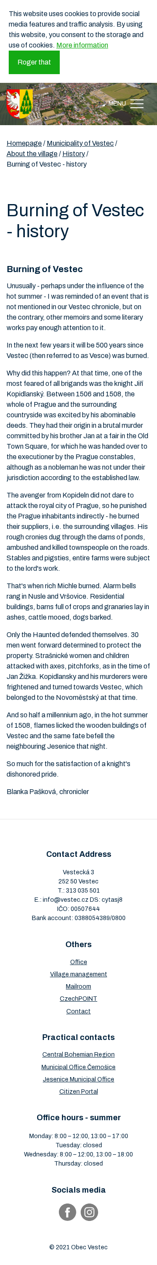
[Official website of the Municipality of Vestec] (20, 104)
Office (78, 962)
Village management (78, 974)
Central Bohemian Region (78, 1054)
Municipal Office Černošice (78, 1067)
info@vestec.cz (66, 900)
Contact (78, 1011)
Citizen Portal (78, 1091)
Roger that (34, 62)
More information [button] (82, 45)
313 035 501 (83, 890)
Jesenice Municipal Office (78, 1079)
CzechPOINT (78, 999)
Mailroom (78, 986)
